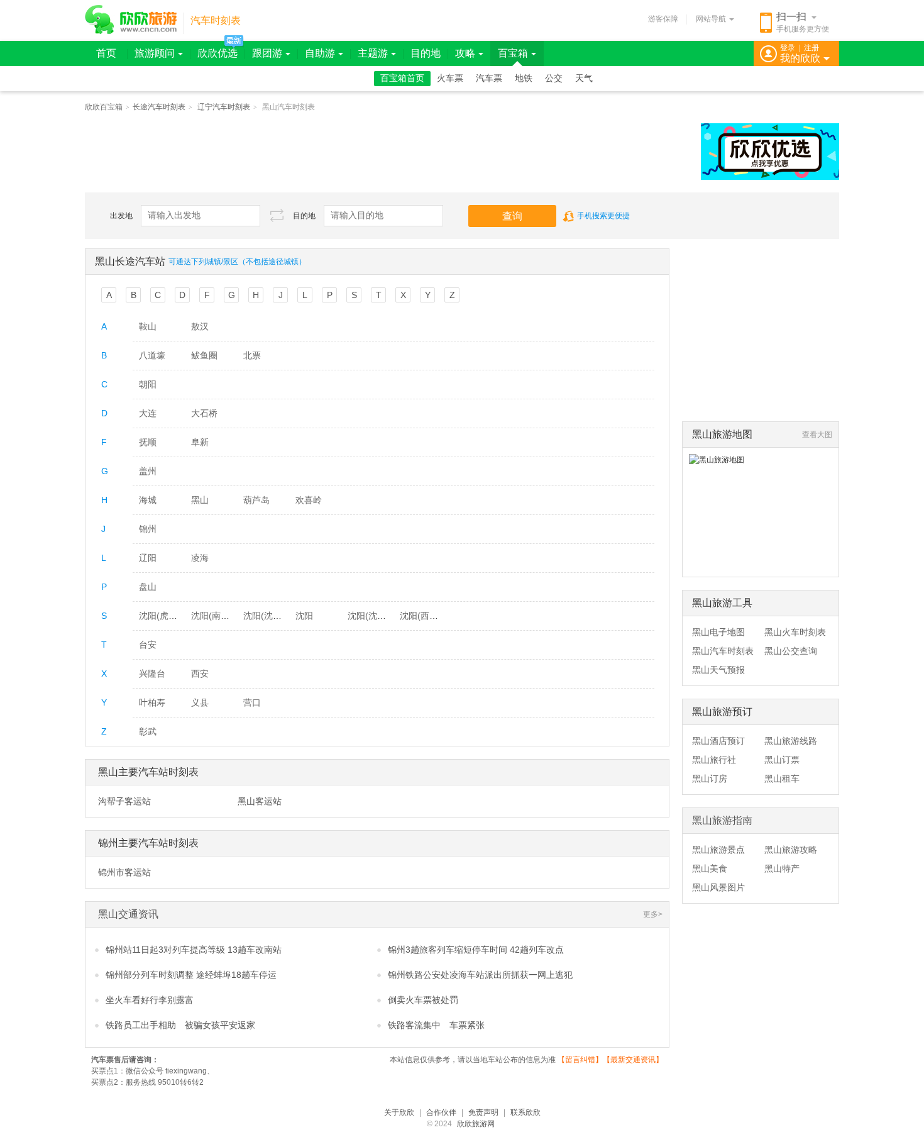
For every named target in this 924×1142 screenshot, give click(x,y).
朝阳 (148, 384)
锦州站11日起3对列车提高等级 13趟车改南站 (194, 950)
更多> (653, 914)
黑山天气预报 (718, 670)
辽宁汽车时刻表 (223, 107)
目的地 (425, 53)
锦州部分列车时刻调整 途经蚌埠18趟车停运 (191, 975)
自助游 (320, 53)
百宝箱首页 (402, 78)
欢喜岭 (308, 500)
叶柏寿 (152, 702)
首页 (106, 53)
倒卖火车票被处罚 (423, 1000)
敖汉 (200, 326)
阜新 (200, 442)
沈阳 (304, 616)
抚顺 (148, 442)
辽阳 (148, 558)
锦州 (148, 529)
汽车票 (489, 78)
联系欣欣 (525, 1112)
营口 (252, 702)
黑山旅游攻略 (790, 850)
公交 (554, 78)
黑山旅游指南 (722, 820)
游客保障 (663, 18)
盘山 (148, 587)
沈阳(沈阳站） (376, 616)
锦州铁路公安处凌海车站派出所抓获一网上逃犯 (480, 975)
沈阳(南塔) (212, 616)
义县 (200, 702)
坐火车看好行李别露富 (150, 1000)
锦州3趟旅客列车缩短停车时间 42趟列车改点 (476, 950)
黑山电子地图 (718, 632)
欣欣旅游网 (476, 1123)
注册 (811, 47)
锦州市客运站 (124, 872)
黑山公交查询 (790, 651)
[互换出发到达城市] (276, 215)
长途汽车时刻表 (159, 107)
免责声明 (483, 1112)
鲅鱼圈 (204, 355)
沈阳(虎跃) (159, 616)
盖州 (148, 471)
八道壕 (152, 355)
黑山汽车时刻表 (723, 651)
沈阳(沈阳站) (268, 616)
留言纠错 (580, 1059)
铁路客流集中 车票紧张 (436, 1025)
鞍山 (148, 326)
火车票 (450, 78)
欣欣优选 (217, 53)
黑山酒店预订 (718, 741)
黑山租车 (782, 778)
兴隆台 (152, 673)
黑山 (200, 500)
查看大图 (817, 434)
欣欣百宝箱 (104, 107)
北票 (252, 355)
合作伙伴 (441, 1112)
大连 (148, 413)
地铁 (523, 78)
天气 (584, 78)
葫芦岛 (256, 500)
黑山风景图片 (718, 887)
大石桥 (204, 413)
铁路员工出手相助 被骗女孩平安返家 (180, 1025)
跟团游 (267, 53)
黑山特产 (782, 868)
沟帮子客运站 (124, 801)
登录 (787, 47)
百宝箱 (513, 53)
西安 (200, 673)
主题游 (373, 53)
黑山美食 (709, 868)
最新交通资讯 (633, 1059)
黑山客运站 (260, 801)
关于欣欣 (399, 1112)
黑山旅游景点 (718, 850)
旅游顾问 (155, 53)
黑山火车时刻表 (795, 632)
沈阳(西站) (420, 616)
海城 (148, 500)
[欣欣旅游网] (131, 19)
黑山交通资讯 (128, 914)
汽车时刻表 (215, 20)
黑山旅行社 (714, 760)
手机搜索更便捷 (603, 215)
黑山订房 (709, 778)
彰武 (148, 731)
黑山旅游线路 (790, 741)
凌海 (200, 558)
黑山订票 (782, 760)
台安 (148, 645)
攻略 (465, 53)
